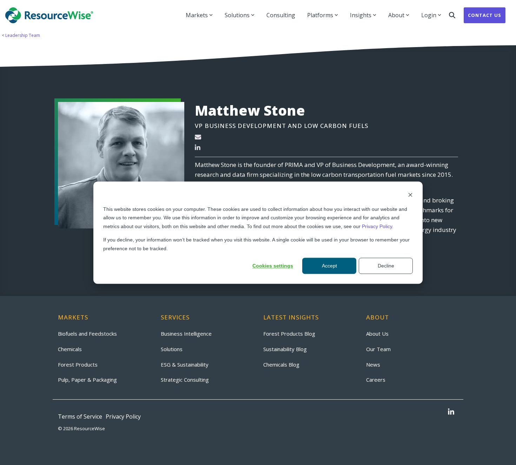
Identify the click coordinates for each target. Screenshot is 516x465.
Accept (329, 266)
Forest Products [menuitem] (78, 364)
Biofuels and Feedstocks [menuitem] (87, 333)
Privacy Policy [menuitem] (123, 416)
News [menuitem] (373, 364)
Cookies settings (272, 266)
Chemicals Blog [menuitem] (281, 364)
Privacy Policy (377, 226)
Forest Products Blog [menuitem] (289, 333)
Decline (386, 266)
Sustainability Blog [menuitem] (285, 349)
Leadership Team (22, 35)
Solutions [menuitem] (172, 349)
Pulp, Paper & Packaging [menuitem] (87, 379)
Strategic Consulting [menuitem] (185, 379)
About (396, 15)
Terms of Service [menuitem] (80, 416)
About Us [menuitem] (377, 333)
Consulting (280, 15)
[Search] (452, 15)
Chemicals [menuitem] (70, 349)
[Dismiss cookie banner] (410, 195)
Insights (360, 15)
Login (428, 15)
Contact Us (484, 15)
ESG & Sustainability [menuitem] (185, 364)
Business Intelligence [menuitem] (186, 333)
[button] (451, 412)
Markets (197, 15)
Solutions (237, 15)
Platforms (320, 15)
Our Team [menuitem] (378, 349)
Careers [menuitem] (375, 379)
